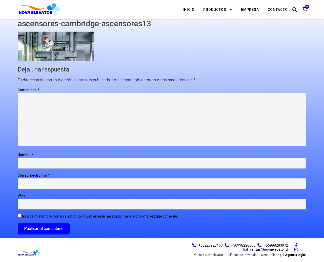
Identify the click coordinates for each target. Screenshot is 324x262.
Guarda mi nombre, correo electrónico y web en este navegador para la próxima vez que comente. (100, 216)
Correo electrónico (34, 175)
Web (21, 196)
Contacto (278, 10)
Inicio (189, 10)
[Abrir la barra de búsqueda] (294, 9)
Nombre (25, 155)
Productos (214, 10)
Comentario (28, 90)
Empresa (250, 10)
